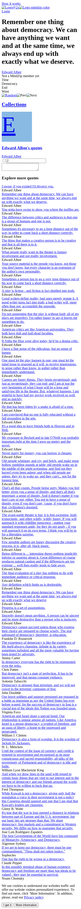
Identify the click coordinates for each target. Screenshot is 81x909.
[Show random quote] (9, 95)
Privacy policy (33, 897)
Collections (14, 104)
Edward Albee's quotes (22, 148)
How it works (11, 3)
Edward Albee (11, 72)
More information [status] (26, 905)
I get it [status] (7, 905)
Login (6, 11)
